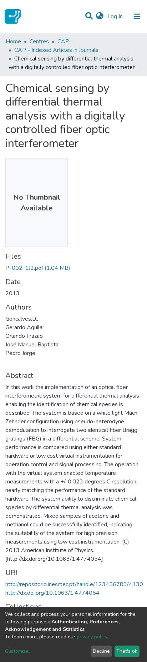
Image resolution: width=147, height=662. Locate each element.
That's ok (126, 651)
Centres (39, 41)
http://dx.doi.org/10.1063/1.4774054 (52, 593)
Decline (101, 651)
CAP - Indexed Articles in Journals (56, 50)
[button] (99, 16)
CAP (63, 41)
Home (13, 41)
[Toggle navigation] (137, 16)
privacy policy (92, 636)
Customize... (18, 651)
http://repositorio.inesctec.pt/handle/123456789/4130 (74, 584)
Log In (115, 16)
